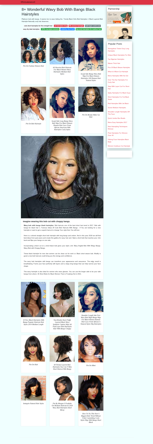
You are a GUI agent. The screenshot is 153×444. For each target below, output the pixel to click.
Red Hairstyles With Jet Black (118, 103)
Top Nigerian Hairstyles (116, 59)
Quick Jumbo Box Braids (116, 118)
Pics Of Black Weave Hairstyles (119, 67)
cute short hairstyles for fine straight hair (38, 26)
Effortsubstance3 (28, 2)
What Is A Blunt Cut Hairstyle (118, 71)
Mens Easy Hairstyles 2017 (117, 122)
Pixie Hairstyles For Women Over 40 (117, 134)
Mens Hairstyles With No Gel (118, 76)
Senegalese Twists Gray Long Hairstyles (118, 50)
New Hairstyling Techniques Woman (117, 128)
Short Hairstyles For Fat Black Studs (118, 98)
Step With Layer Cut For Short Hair (118, 87)
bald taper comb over (92, 26)
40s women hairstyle (76, 26)
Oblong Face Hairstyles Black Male (118, 141)
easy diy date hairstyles (31, 29)
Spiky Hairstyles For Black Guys (119, 93)
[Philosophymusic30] (119, 18)
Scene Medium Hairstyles (117, 107)
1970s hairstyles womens (50, 29)
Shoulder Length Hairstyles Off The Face (119, 113)
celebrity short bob (67, 29)
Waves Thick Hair (114, 63)
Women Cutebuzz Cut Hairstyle (119, 146)
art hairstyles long (61, 26)
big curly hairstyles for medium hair (88, 29)
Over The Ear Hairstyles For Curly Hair (118, 81)
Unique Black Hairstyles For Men (119, 55)
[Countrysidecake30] (119, 32)
